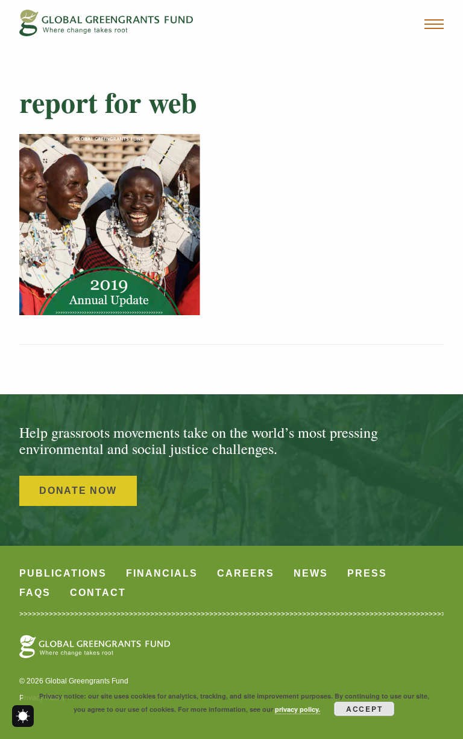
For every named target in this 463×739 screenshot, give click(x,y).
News (311, 573)
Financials (162, 573)
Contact (98, 592)
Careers (245, 573)
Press (367, 573)
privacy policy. (297, 709)
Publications (63, 573)
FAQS (35, 592)
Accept (364, 708)
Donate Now (78, 490)
